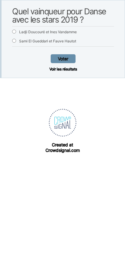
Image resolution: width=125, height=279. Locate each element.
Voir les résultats (63, 69)
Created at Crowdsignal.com (63, 147)
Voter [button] (63, 58)
